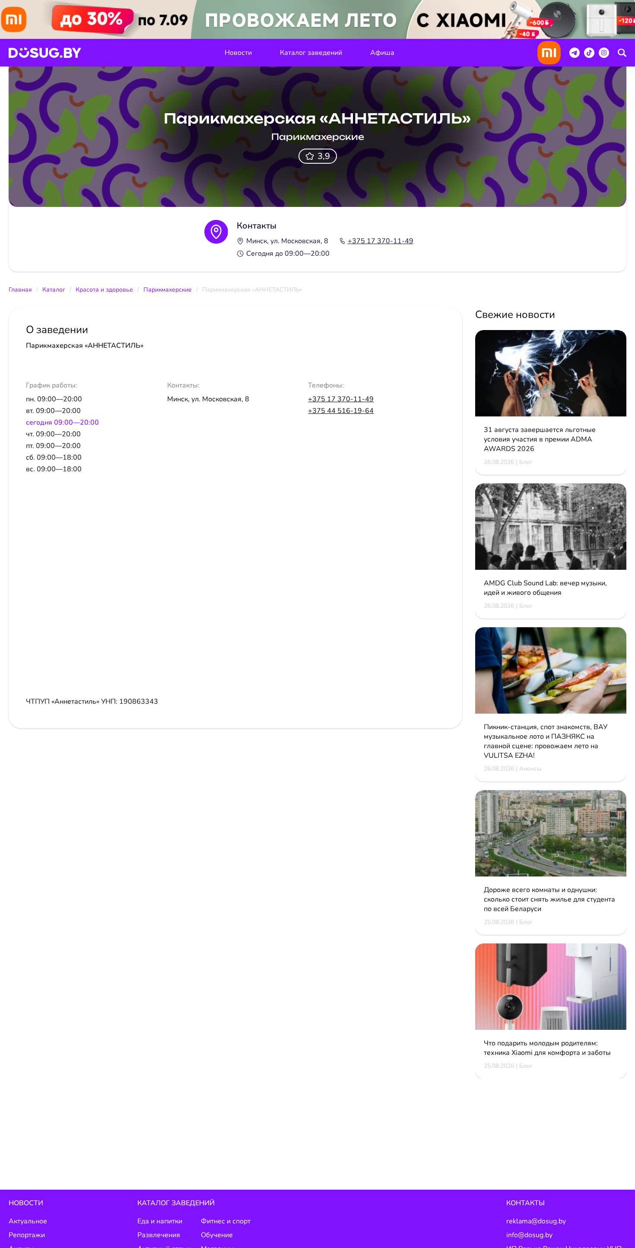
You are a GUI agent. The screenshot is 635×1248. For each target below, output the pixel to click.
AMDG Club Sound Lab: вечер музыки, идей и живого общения (545, 587)
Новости (238, 52)
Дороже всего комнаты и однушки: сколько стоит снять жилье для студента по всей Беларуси (549, 899)
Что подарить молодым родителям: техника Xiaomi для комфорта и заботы (547, 1047)
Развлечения (158, 1235)
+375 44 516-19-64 (341, 411)
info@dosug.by (529, 1235)
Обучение (217, 1235)
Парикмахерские (167, 290)
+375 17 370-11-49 (380, 241)
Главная (20, 290)
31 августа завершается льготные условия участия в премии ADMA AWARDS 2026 (540, 439)
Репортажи (27, 1235)
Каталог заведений (311, 52)
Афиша (382, 52)
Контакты (525, 1203)
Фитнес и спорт (226, 1221)
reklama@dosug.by (536, 1221)
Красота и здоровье (104, 290)
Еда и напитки (159, 1221)
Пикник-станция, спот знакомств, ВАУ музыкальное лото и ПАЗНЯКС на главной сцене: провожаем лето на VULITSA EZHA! (545, 741)
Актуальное (28, 1221)
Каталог (53, 290)
